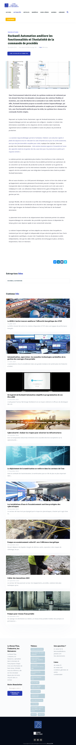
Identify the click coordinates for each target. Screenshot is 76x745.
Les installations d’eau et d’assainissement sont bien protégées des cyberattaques (33, 505)
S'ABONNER (10, 19)
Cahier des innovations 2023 (18, 578)
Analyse (33, 714)
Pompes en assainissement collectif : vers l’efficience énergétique (33, 542)
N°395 (27, 47)
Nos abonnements (59, 656)
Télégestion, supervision (35, 695)
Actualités (17, 12)
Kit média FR (57, 665)
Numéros (35, 12)
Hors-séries (44, 12)
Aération (41, 714)
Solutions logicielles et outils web (37, 666)
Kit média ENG (58, 667)
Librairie (62, 12)
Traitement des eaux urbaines (37, 653)
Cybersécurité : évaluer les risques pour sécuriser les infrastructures (34, 433)
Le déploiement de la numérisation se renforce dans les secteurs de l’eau (35, 469)
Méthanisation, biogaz (36, 672)
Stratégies (34, 704)
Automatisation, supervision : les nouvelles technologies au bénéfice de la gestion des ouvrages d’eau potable (36, 358)
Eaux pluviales (35, 691)
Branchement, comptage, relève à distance (37, 659)
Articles (26, 12)
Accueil (8, 12)
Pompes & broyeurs (37, 649)
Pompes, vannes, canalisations (36, 687)
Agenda (53, 12)
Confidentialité (58, 674)
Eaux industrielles (37, 700)
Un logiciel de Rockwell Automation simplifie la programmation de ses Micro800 (35, 396)
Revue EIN (50, 743)
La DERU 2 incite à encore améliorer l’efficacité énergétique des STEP (34, 321)
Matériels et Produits (13, 32)
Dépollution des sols (36, 678)
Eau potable (35, 682)
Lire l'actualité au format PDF (19, 53)
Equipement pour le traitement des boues (37, 709)
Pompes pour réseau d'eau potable (20, 614)
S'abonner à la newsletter (14, 693)
